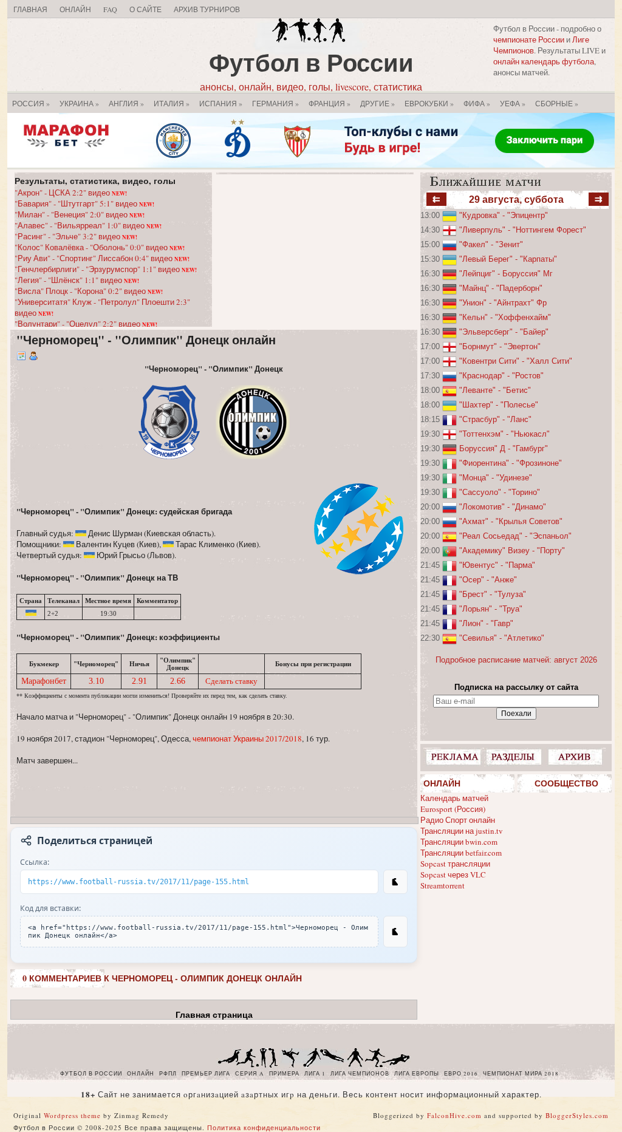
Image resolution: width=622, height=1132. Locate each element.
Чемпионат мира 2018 (521, 1073)
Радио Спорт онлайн (457, 819)
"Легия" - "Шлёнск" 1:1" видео (77, 279)
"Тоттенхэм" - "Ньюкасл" (504, 433)
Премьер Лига (206, 1073)
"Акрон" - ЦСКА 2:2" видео (71, 192)
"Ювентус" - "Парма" (497, 565)
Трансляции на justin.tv (461, 830)
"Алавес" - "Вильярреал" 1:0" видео (88, 225)
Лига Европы (416, 1073)
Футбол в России (311, 62)
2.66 (177, 681)
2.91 (139, 681)
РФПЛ (168, 1073)
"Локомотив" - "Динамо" (502, 506)
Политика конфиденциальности (264, 1127)
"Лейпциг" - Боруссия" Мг (506, 273)
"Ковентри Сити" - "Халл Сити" (515, 361)
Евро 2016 (461, 1073)
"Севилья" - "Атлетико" (501, 638)
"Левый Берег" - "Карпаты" (508, 259)
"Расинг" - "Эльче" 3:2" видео (76, 236)
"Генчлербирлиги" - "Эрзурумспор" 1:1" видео (106, 269)
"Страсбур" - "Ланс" (495, 419)
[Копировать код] (395, 931)
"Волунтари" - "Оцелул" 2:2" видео (86, 323)
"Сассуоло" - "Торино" (499, 492)
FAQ (110, 9)
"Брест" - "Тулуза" (492, 594)
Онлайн (75, 9)
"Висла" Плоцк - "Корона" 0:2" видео (89, 290)
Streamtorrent (442, 885)
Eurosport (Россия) (452, 808)
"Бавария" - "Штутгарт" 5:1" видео (84, 203)
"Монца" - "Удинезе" (495, 477)
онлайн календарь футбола (543, 61)
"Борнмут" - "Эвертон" (500, 346)
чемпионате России (528, 39)
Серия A (249, 1073)
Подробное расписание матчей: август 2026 (516, 659)
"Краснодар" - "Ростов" (501, 375)
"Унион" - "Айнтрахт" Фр (503, 302)
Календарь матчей (454, 798)
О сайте (145, 9)
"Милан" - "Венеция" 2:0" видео (80, 214)
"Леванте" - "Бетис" (495, 390)
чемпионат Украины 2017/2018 (247, 738)
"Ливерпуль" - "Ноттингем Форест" (522, 229)
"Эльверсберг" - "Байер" (504, 331)
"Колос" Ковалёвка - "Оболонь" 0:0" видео (100, 247)
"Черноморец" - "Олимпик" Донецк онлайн (146, 340)
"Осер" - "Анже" (488, 579)
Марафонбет (43, 681)
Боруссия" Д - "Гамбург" (503, 448)
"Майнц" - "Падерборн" (500, 288)
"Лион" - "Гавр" (486, 623)
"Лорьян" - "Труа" (490, 608)
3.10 (96, 681)
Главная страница (214, 1015)
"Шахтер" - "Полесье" (498, 404)
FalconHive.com (454, 1115)
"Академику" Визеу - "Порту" (512, 550)
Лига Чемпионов (359, 1073)
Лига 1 (315, 1073)
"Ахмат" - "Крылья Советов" (510, 521)
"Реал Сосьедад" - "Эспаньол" (515, 535)
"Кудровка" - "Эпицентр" (503, 215)
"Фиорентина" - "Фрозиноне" (510, 463)
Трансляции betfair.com (461, 852)
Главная (30, 9)
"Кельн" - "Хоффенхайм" (505, 317)
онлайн (140, 1073)
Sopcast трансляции (455, 863)
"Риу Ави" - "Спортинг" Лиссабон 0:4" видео (102, 258)
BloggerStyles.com (577, 1115)
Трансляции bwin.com (458, 841)
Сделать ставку (231, 681)
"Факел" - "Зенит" (491, 244)
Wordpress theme (72, 1115)
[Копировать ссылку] (395, 882)
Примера (284, 1073)
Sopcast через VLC (453, 874)
